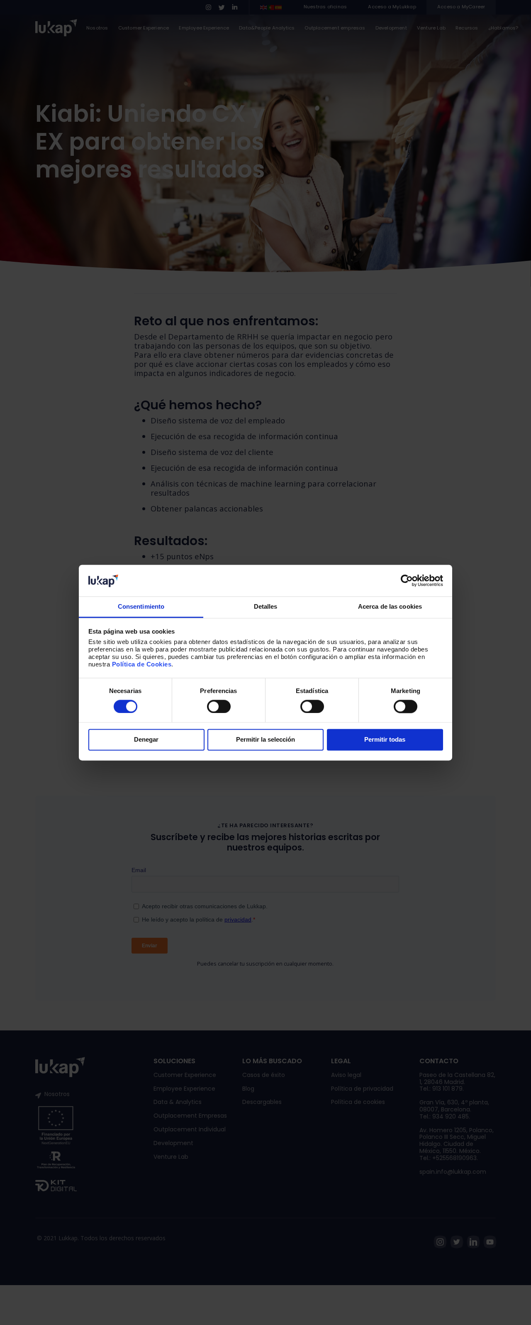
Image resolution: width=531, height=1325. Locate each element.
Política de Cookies (142, 664)
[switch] (219, 706)
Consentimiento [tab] (141, 606)
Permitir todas (384, 739)
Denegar (146, 739)
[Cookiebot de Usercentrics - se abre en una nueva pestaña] (406, 580)
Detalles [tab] (266, 606)
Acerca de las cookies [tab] (390, 606)
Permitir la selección (265, 739)
